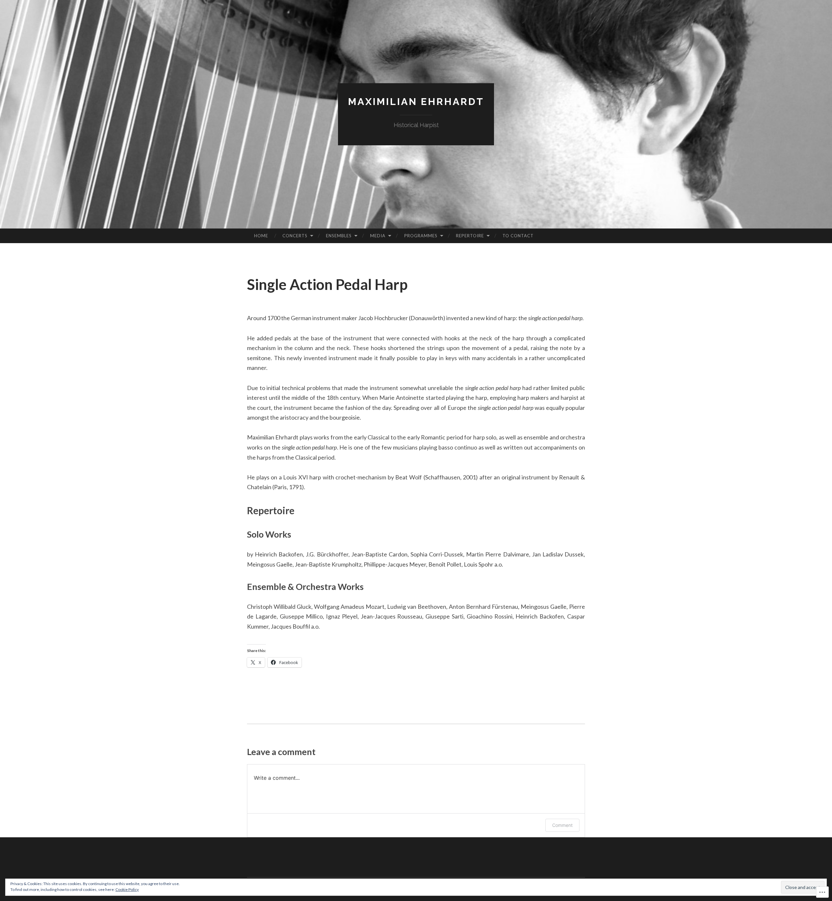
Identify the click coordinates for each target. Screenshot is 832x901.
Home (261, 235)
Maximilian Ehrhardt (416, 101)
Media (377, 235)
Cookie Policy (127, 889)
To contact (518, 235)
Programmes (420, 235)
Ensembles (339, 235)
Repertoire (470, 235)
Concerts (294, 235)
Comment (562, 825)
